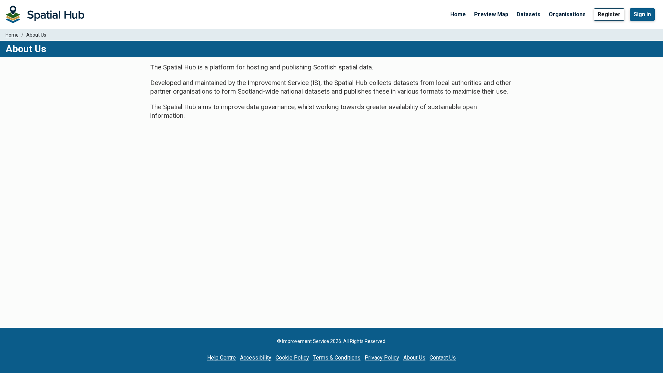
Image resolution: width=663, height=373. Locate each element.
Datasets (528, 14)
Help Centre (221, 357)
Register (609, 14)
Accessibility (255, 357)
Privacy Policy (382, 357)
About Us (414, 357)
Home (458, 14)
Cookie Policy (292, 357)
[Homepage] (45, 14)
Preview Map (491, 14)
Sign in (642, 14)
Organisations (567, 14)
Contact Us (443, 357)
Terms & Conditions (337, 357)
